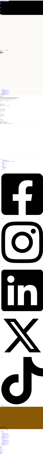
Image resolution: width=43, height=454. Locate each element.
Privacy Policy (4, 166)
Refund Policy (4, 167)
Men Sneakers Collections (5, 433)
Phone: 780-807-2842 (5, 160)
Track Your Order (4, 164)
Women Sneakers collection (6, 435)
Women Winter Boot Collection (6, 92)
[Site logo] (3, 49)
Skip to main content (6, 0)
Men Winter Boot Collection (6, 90)
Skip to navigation (2, 0)
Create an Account (2, 450)
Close (0, 448)
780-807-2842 (1, 13)
